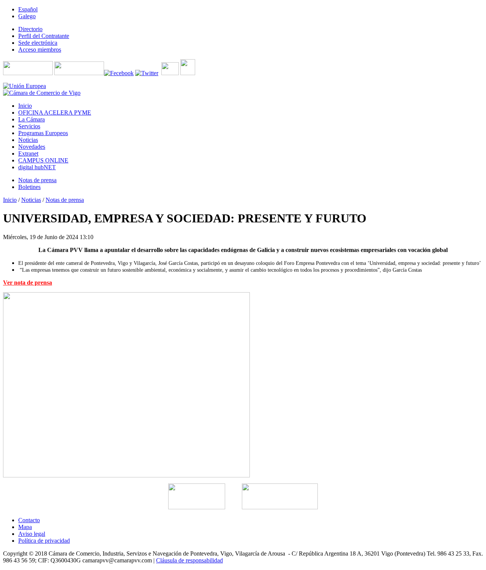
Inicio (10, 200)
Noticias (31, 200)
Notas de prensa (65, 200)
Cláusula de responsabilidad (189, 560)
